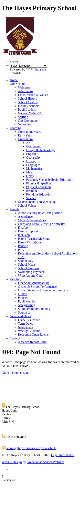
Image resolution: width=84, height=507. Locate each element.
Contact (15, 338)
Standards (24, 312)
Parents (14, 209)
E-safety (23, 227)
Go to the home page (15, 372)
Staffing (23, 117)
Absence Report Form (32, 342)
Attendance (25, 216)
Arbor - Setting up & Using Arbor (40, 213)
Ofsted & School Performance (37, 286)
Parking (23, 246)
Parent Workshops (29, 242)
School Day (25, 261)
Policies (23, 297)
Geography (33, 157)
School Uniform (28, 268)
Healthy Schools (28, 106)
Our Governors (28, 120)
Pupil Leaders (27, 109)
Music (30, 172)
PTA (21, 249)
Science (31, 198)
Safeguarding (26, 305)
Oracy (30, 176)
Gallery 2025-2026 (30, 113)
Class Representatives (32, 220)
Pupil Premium (27, 301)
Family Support (28, 231)
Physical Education (38, 187)
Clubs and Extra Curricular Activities (41, 224)
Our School (17, 83)
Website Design (12, 462)
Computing (33, 146)
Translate (40, 69)
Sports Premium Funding (34, 308)
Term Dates (25, 323)
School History (27, 98)
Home (14, 80)
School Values (27, 205)
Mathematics (34, 168)
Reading (31, 190)
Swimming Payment (31, 272)
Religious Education (39, 194)
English (31, 154)
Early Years (25, 135)
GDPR (22, 294)
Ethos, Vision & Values (33, 95)
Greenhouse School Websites (45, 462)
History (31, 161)
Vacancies (24, 124)
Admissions (25, 91)
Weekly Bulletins (29, 331)
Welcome (24, 87)
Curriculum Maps (29, 131)
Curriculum (25, 139)
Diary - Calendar (29, 320)
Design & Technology (40, 150)
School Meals (26, 264)
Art (28, 142)
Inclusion (24, 235)
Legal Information (62, 455)
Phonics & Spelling (38, 183)
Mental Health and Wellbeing (37, 201)
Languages (33, 165)
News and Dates (20, 316)
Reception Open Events (33, 334)
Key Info (15, 279)
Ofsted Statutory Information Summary (43, 290)
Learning (15, 128)
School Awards (28, 102)
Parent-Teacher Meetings (34, 238)
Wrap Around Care (30, 275)
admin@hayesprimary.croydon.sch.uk (31, 448)
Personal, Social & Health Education (49, 179)
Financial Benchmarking (34, 283)
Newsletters (25, 327)
